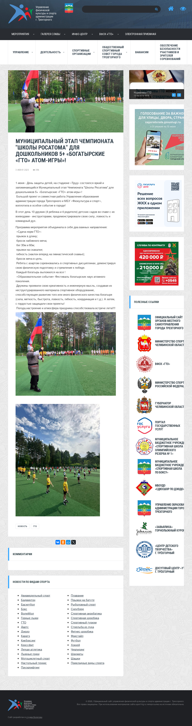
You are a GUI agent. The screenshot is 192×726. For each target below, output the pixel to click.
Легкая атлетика (31, 649)
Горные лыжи (29, 618)
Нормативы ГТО (142, 92)
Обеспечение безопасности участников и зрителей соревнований (170, 52)
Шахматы (77, 654)
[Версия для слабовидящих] (183, 9)
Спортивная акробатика (86, 613)
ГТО (35, 526)
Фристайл (77, 636)
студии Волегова (34, 717)
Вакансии (141, 52)
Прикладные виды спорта (87, 663)
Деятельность (50, 52)
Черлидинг (77, 649)
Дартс (25, 627)
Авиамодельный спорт (35, 595)
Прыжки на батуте (82, 600)
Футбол (76, 640)
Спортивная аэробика (85, 618)
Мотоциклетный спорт (35, 658)
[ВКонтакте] (58, 542)
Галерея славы (50, 34)
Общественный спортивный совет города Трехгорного (113, 52)
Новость (22, 526)
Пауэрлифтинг (30, 667)
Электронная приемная (140, 34)
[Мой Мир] (68, 542)
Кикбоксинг (28, 640)
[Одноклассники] (63, 542)
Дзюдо (25, 631)
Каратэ (25, 636)
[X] (73, 542)
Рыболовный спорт (83, 604)
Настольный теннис (34, 663)
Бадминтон (28, 600)
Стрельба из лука (82, 627)
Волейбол (27, 613)
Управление (21, 52)
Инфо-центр (80, 34)
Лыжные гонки (30, 654)
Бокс (24, 609)
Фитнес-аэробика (82, 631)
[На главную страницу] (171, 9)
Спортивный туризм (84, 622)
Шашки (75, 658)
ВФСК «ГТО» (106, 34)
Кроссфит (27, 645)
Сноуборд (77, 609)
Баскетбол (28, 604)
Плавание (77, 595)
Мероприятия (20, 34)
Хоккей (75, 645)
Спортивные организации (81, 52)
